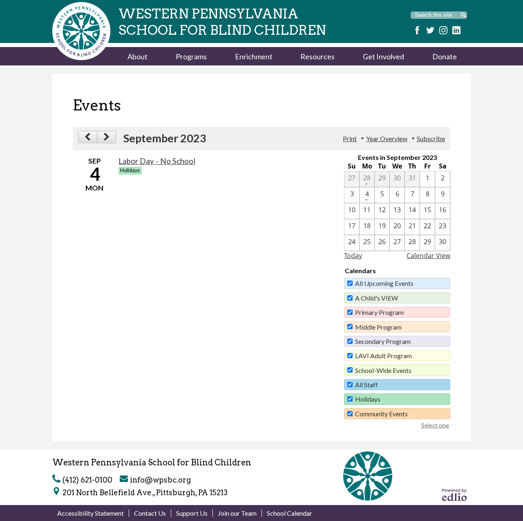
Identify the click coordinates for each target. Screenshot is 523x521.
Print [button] (350, 138)
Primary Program (379, 312)
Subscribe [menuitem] (431, 138)
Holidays (367, 399)
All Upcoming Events (384, 283)
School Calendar (289, 513)
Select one (435, 425)
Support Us (192, 513)
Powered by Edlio (454, 495)
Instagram (443, 30)
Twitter (430, 30)
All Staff (366, 385)
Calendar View (428, 255)
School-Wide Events (383, 370)
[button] (137, 56)
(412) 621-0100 (87, 480)
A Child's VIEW (376, 298)
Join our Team (237, 513)
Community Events (381, 414)
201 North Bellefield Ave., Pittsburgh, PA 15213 (145, 492)
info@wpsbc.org (160, 480)
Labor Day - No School (156, 161)
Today (353, 255)
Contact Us (150, 513)
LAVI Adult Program (383, 355)
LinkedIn (456, 30)
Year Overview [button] (386, 138)
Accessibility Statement (90, 513)
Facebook (417, 30)
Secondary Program (383, 341)
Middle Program (378, 327)
